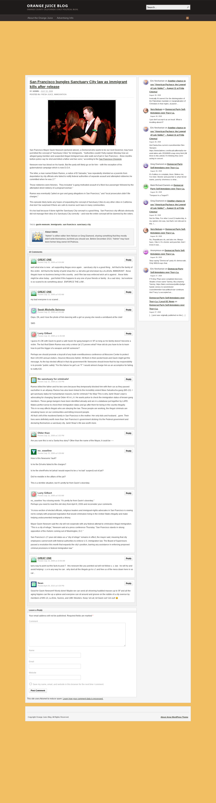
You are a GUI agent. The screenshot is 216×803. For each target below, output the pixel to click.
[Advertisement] (108, 46)
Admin (36, 91)
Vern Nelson (156, 109)
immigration (60, 94)
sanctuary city (84, 224)
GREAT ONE (44, 259)
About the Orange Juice (40, 18)
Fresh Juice (47, 94)
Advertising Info (65, 18)
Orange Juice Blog (47, 5)
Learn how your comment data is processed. (83, 698)
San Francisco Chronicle (110, 159)
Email (31, 661)
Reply (128, 260)
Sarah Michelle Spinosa (51, 309)
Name (31, 650)
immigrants (56, 224)
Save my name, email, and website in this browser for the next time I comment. (68, 684)
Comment (33, 621)
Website (32, 673)
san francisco (69, 224)
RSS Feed (187, 18)
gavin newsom (43, 224)
